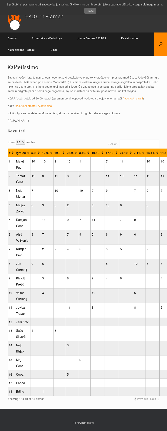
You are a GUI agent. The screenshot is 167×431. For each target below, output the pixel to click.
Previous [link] (142, 399)
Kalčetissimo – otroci (21, 50)
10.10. (96, 153)
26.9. (70, 153)
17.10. (110, 153)
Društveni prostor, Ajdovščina (33, 106)
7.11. (137, 153)
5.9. (34, 153)
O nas (53, 50)
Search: (113, 144)
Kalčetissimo (129, 38)
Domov (12, 38)
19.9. (57, 153)
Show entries (21, 142)
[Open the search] (160, 44)
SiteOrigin (80, 422)
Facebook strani (133, 98)
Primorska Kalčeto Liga (47, 38)
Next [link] (153, 399)
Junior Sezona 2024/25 (91, 38)
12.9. (45, 153)
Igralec (21, 153)
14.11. (150, 153)
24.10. (124, 153)
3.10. (82, 153)
